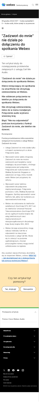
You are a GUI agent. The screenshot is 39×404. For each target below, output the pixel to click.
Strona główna (5, 14)
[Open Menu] (37, 4)
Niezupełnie (28, 289)
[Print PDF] (3, 28)
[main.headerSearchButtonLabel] (33, 4)
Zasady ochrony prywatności (10, 376)
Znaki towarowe (7, 382)
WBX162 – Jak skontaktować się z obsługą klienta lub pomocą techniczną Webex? (19, 258)
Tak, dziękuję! (10, 289)
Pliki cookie (6, 379)
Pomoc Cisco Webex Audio (13, 319)
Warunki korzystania (8, 373)
